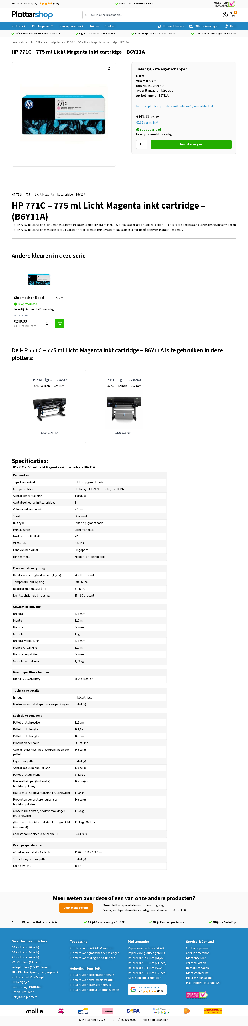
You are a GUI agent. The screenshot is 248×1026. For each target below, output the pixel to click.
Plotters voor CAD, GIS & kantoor (92, 948)
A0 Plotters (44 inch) (25, 952)
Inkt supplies (28, 42)
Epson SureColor (23, 992)
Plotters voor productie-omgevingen (94, 990)
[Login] (225, 14)
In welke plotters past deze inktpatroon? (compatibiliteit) (175, 106)
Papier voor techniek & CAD (146, 948)
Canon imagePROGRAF (27, 987)
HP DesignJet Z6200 (50, 380)
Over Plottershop (197, 953)
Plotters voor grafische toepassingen (94, 953)
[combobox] (137, 15)
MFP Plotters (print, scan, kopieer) (35, 972)
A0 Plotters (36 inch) (25, 947)
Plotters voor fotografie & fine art (92, 958)
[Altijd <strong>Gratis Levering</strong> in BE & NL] (117, 4)
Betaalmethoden (197, 968)
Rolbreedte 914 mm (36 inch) (147, 973)
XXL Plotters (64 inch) (26, 962)
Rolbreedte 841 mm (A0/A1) (146, 968)
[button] (109, 68)
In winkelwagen (191, 144)
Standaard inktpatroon (50, 42)
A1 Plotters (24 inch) (25, 957)
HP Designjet (20, 982)
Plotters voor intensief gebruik (90, 985)
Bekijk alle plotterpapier (144, 978)
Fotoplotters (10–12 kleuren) (31, 967)
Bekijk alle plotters (24, 997)
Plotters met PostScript (28, 977)
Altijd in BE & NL (138, 4)
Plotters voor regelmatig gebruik (92, 980)
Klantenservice (196, 958)
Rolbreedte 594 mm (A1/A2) (146, 958)
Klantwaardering (197, 973)
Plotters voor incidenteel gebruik (92, 975)
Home (15, 42)
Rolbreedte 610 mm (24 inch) (147, 963)
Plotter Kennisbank (199, 978)
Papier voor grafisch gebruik (146, 953)
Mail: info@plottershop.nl (203, 983)
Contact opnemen (198, 948)
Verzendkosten (196, 963)
